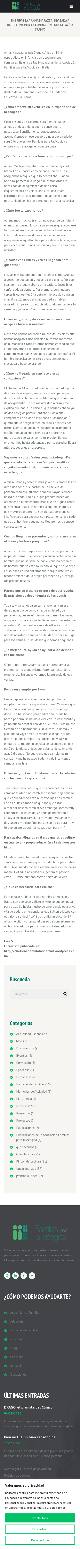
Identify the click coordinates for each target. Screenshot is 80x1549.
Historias (22, 1077)
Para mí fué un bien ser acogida (29, 1437)
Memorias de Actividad (31, 1091)
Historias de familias (30, 1084)
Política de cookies (17, 1475)
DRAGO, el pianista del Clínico (28, 1407)
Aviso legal (11, 1469)
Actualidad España (28, 1034)
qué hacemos (25, 1147)
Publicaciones (25, 1127)
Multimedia (24, 1098)
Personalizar (40, 1529)
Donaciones (18, 1374)
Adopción (16, 1321)
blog (19, 1041)
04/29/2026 (12, 1413)
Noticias (21, 1106)
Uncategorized (26, 1168)
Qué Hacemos (25, 1154)
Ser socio (16, 1365)
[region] (40, 1514)
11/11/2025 (12, 1443)
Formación (23, 1063)
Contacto (16, 1357)
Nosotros (16, 1339)
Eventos (22, 1055)
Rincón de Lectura (28, 1161)
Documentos (25, 1048)
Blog (13, 1348)
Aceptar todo (40, 1518)
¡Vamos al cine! (26, 1176)
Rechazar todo (40, 1540)
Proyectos (23, 1113)
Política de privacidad (36, 1469)
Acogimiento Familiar (24, 1312)
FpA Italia (23, 1070)
